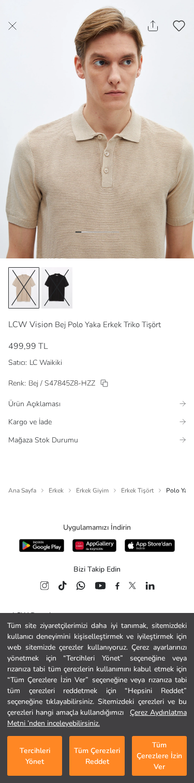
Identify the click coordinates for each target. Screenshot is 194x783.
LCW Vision (30, 324)
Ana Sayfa (22, 490)
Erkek (56, 490)
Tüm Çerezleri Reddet (97, 756)
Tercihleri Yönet (35, 756)
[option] (23, 288)
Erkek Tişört (137, 490)
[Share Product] (153, 26)
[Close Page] (12, 26)
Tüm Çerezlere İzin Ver (159, 756)
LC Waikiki (45, 362)
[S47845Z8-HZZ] (104, 383)
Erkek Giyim (92, 490)
